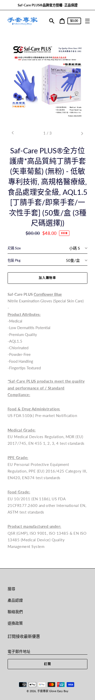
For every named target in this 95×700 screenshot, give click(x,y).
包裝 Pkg (14, 260)
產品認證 (15, 600)
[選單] (87, 21)
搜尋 (11, 588)
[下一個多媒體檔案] (82, 133)
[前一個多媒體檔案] (13, 133)
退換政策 (15, 623)
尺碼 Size (14, 248)
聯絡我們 (15, 611)
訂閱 (47, 664)
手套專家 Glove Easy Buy (52, 691)
